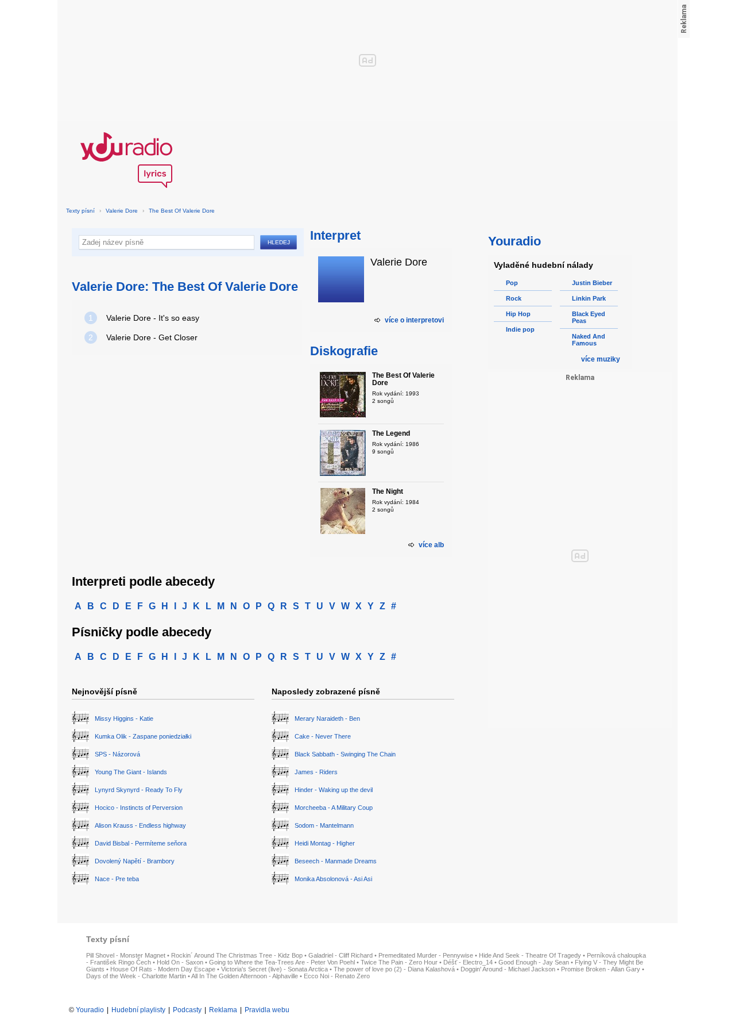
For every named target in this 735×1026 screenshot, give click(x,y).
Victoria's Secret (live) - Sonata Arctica (274, 969)
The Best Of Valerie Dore (182, 210)
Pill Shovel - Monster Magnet (125, 955)
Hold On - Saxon (180, 962)
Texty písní (80, 210)
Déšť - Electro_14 (468, 962)
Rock (513, 298)
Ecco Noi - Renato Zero (337, 976)
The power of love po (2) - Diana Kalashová (394, 969)
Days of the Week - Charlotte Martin (136, 976)
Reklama (223, 1010)
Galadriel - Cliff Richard (340, 955)
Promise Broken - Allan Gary (600, 969)
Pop (512, 282)
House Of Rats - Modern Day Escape (162, 969)
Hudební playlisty (138, 1010)
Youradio (90, 1010)
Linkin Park (589, 298)
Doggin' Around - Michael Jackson (508, 969)
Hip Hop (518, 313)
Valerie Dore (122, 210)
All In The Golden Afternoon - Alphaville (244, 976)
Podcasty (187, 1010)
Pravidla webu (267, 1010)
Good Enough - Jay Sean (533, 962)
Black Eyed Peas (588, 317)
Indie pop (520, 329)
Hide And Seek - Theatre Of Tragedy (530, 955)
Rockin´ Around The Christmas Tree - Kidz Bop (237, 955)
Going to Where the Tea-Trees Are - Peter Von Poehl (282, 962)
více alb (431, 545)
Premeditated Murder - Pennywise (425, 955)
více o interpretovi (414, 320)
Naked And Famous (588, 340)
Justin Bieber (592, 282)
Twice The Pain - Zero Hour (399, 962)
